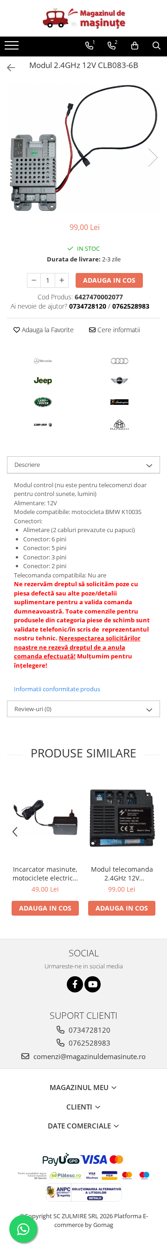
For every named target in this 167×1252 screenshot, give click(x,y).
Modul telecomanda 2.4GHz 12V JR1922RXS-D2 (122, 873)
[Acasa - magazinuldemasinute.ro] (83, 18)
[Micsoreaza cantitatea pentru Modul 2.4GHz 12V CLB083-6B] (34, 280)
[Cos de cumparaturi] (135, 46)
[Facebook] (75, 984)
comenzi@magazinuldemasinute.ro (89, 1056)
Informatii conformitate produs (57, 689)
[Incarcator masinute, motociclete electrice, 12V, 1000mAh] (45, 818)
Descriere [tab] (27, 464)
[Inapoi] (7, 68)
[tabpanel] (83, 147)
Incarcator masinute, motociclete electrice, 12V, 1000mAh (45, 873)
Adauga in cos (109, 280)
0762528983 (88, 1042)
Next (152, 157)
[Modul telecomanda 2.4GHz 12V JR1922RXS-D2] (121, 818)
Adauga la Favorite (47, 329)
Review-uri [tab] (32, 709)
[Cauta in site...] (156, 46)
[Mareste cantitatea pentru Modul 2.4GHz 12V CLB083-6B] (62, 280)
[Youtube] (92, 984)
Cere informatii (118, 329)
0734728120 (88, 1030)
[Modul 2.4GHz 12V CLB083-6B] (83, 147)
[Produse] (13, 48)
